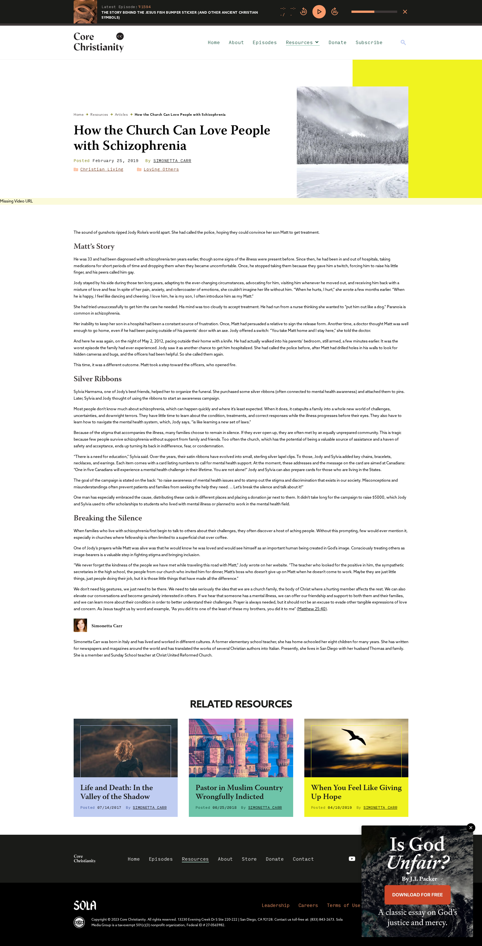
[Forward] (334, 11)
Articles (121, 114)
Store (249, 859)
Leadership (276, 905)
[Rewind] (303, 11)
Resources (299, 42)
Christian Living (102, 169)
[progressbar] (241, 24)
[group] (338, 11)
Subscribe (369, 42)
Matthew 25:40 (312, 608)
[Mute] (347, 11)
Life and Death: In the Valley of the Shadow (116, 792)
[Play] (319, 11)
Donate (338, 42)
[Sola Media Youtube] (352, 859)
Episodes (265, 42)
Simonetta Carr (172, 160)
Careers (308, 905)
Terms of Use (343, 905)
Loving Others (161, 169)
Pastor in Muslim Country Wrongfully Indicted (239, 792)
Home (214, 42)
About (236, 42)
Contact (303, 859)
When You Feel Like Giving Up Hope (356, 792)
